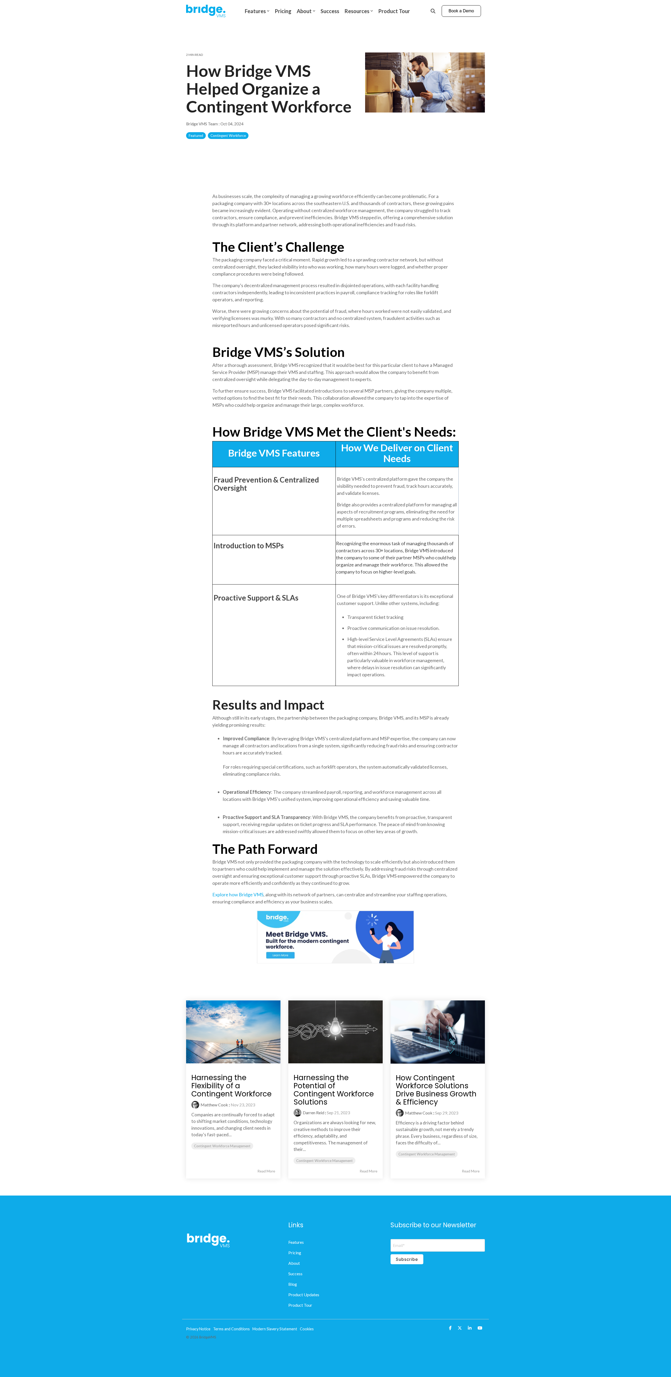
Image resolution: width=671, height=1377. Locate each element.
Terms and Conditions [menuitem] (231, 1329)
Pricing (283, 11)
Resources (356, 11)
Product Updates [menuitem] (303, 1294)
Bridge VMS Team (202, 123)
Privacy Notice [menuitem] (198, 1329)
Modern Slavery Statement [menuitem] (274, 1329)
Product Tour (394, 11)
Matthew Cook (214, 1104)
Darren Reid (313, 1112)
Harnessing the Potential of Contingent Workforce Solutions (334, 1090)
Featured (196, 135)
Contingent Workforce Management (222, 1146)
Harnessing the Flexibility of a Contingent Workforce (231, 1086)
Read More (266, 1171)
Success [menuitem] (295, 1273)
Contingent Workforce (228, 135)
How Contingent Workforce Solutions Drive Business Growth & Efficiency (436, 1090)
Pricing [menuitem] (294, 1252)
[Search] (433, 11)
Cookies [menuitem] (307, 1329)
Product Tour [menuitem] (300, 1305)
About (304, 11)
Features (255, 11)
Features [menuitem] (296, 1242)
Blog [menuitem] (292, 1284)
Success (330, 11)
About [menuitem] (294, 1263)
